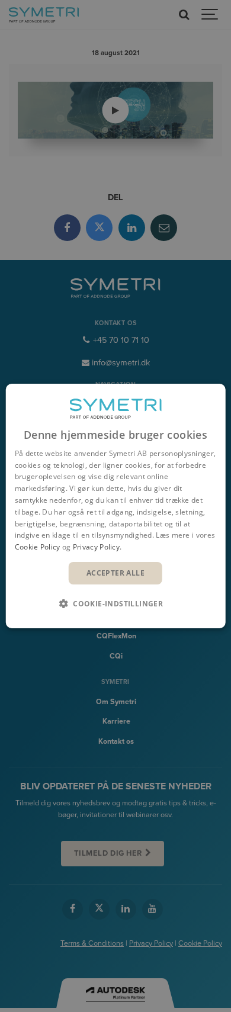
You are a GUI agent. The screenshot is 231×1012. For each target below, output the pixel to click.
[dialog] (116, 506)
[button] (115, 603)
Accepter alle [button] (115, 573)
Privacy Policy (96, 547)
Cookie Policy (37, 547)
